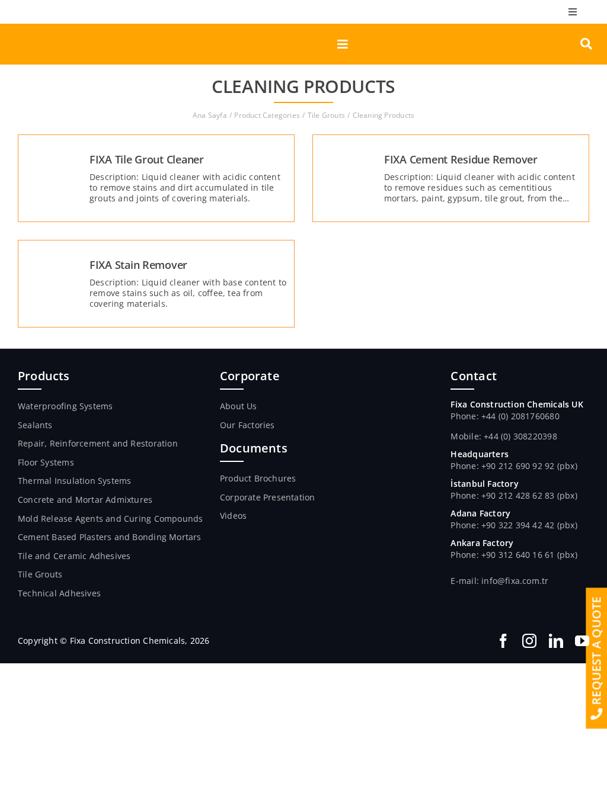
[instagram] (529, 641)
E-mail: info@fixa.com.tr (499, 580)
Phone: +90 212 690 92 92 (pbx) (514, 465)
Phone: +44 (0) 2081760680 (505, 416)
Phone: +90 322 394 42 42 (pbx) (514, 525)
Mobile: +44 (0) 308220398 (504, 436)
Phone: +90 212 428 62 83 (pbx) (514, 495)
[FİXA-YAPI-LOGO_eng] (69, 27)
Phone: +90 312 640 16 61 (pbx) (514, 554)
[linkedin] (556, 641)
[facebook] (503, 641)
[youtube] (582, 641)
